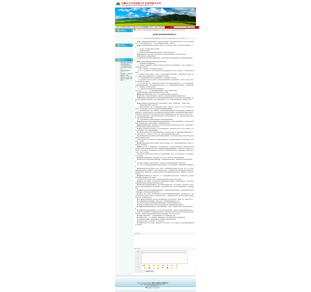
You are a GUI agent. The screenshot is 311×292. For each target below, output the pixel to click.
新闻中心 (129, 27)
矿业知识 (168, 29)
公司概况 (124, 27)
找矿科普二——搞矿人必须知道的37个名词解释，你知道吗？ (126, 78)
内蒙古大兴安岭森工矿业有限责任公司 (151, 29)
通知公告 (162, 27)
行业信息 (150, 27)
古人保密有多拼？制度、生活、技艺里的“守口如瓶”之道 (126, 67)
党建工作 (135, 27)
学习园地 (146, 27)
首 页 (118, 27)
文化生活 (141, 27)
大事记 (156, 27)
